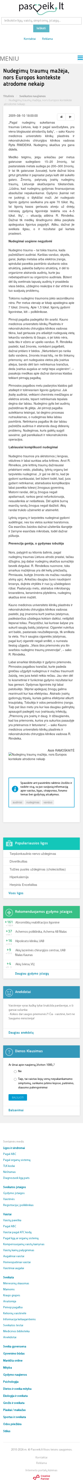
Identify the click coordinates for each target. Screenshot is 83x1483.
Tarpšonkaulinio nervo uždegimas (33, 853)
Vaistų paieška (12, 1220)
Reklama (47, 39)
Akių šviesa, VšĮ (24, 964)
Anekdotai (9, 1337)
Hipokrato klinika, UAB (29, 941)
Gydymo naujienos (15, 1374)
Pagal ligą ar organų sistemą (21, 1238)
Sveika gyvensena (14, 1346)
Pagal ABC (9, 1154)
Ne (20, 1071)
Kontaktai (30, 39)
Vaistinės (9, 1199)
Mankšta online (13, 1360)
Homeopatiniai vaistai (17, 1262)
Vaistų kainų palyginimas (18, 1250)
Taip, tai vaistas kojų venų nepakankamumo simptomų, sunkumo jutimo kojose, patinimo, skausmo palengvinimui (46, 1083)
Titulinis (8, 96)
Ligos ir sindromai (14, 1148)
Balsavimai (16, 1110)
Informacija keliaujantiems (19, 1319)
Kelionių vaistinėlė (14, 1313)
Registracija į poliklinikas (18, 1205)
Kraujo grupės (11, 1295)
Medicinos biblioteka (16, 1331)
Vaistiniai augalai (13, 1268)
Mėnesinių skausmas (16, 1283)
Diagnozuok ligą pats (16, 1178)
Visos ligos (16, 893)
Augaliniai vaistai (13, 1256)
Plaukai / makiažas (14, 1410)
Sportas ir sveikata (14, 1417)
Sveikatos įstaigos (14, 1187)
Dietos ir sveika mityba (17, 1389)
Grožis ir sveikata (13, 1403)
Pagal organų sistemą (16, 1160)
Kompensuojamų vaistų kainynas (23, 1244)
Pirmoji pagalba (13, 1307)
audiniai (17, 802)
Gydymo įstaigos (14, 1193)
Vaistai (7, 1214)
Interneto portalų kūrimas (41, 1470)
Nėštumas (9, 1172)
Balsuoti (18, 1097)
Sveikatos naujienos (32, 96)
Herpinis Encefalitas (23, 884)
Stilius (6, 1431)
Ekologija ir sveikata (15, 1396)
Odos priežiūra (12, 1424)
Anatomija (9, 1301)
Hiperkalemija (19, 877)
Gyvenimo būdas (14, 1353)
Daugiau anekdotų (21, 1033)
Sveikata (8, 1277)
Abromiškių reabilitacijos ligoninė (37, 922)
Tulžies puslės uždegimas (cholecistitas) (38, 869)
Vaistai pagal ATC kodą (17, 1232)
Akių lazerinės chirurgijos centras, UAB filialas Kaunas (40, 953)
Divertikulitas (18, 861)
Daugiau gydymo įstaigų (32, 973)
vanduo (48, 802)
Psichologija (11, 1382)
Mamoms (9, 1289)
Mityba (7, 1367)
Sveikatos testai (13, 1325)
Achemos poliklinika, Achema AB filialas (41, 932)
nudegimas (32, 802)
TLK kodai (9, 1166)
